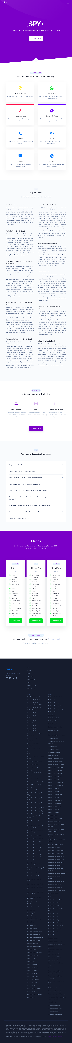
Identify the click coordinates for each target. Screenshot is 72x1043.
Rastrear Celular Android (55, 900)
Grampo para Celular (54, 752)
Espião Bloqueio (31, 916)
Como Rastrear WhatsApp (34, 907)
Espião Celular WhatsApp (34, 919)
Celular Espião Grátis (33, 779)
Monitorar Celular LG (54, 779)
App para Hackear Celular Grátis (36, 768)
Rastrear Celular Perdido (54, 929)
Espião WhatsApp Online (55, 727)
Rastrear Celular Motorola (55, 923)
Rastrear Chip (52, 935)
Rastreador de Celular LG (55, 865)
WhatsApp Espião (53, 1011)
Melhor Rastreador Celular (55, 761)
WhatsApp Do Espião (54, 1005)
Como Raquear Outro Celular (35, 873)
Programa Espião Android (55, 818)
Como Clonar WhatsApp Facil (35, 808)
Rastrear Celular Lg (53, 920)
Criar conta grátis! (36, 38)
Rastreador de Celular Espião (56, 856)
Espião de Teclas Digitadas (34, 994)
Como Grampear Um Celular (35, 836)
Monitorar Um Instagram (55, 794)
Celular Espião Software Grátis (35, 782)
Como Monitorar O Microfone (35, 839)
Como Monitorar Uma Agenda (35, 854)
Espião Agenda (31, 913)
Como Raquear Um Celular (34, 876)
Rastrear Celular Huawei (54, 914)
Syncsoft (29, 670)
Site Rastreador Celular (54, 957)
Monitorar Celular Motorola (55, 782)
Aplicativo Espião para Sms (34, 726)
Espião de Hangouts (32, 964)
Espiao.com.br (31, 679)
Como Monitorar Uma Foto (34, 860)
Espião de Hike (31, 910)
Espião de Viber (52, 700)
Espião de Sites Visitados (34, 988)
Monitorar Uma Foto (54, 809)
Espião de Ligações (32, 973)
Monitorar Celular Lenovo (55, 776)
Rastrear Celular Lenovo (54, 917)
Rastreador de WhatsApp (55, 887)
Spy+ (28, 682)
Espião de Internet (32, 970)
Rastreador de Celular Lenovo (56, 862)
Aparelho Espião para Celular (35, 697)
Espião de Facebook (32, 955)
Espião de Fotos (31, 958)
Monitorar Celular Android (55, 767)
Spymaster (30, 676)
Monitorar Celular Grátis (55, 770)
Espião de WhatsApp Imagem (56, 709)
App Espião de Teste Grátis (34, 762)
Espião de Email (31, 949)
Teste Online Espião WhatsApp (56, 994)
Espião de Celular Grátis (33, 934)
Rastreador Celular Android (55, 844)
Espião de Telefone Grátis (55, 697)
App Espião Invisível (32, 765)
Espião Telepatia (52, 724)
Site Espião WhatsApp (54, 954)
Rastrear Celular (52, 897)
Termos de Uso (51, 1036)
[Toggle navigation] (68, 2)
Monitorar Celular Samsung (55, 785)
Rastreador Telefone (53, 894)
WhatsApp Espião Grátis (55, 1008)
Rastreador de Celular (54, 847)
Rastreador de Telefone (54, 884)
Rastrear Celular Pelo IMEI (55, 926)
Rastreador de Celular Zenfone (56, 881)
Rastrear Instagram (53, 938)
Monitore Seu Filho (53, 812)
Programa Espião (31, 685)
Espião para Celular (53, 721)
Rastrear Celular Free (54, 903)
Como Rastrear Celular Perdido (35, 884)
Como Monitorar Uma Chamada (36, 857)
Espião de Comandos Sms (34, 940)
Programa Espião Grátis (54, 821)
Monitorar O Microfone (54, 788)
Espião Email (51, 715)
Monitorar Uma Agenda (54, 803)
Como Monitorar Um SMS (34, 848)
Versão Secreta (52, 1002)
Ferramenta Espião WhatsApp (56, 735)
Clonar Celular (31, 688)
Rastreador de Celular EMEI (55, 853)
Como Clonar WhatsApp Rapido (36, 811)
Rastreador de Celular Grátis (56, 859)
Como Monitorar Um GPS (34, 842)
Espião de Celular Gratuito (34, 931)
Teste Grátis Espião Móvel (55, 991)
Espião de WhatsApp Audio (55, 706)
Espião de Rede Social (33, 979)
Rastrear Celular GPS (54, 906)
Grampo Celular (52, 746)
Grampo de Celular (53, 749)
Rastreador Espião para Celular (56, 890)
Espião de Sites (31, 985)
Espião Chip (30, 922)
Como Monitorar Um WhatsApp (36, 851)
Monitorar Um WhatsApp (55, 800)
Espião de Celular (32, 928)
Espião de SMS (31, 991)
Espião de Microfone (32, 976)
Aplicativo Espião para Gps (34, 713)
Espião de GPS (31, 961)
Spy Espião (51, 968)
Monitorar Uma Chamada (55, 806)
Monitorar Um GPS (53, 791)
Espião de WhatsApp (54, 703)
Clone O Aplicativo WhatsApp (35, 785)
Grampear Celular (53, 738)
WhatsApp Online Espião (55, 1014)
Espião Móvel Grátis (53, 718)
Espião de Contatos (32, 943)
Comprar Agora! (15, 620)
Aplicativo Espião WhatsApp (35, 700)
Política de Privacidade (59, 1036)
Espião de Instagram (32, 967)
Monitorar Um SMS (53, 797)
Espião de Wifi (52, 712)
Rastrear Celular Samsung (55, 932)
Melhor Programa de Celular (56, 758)
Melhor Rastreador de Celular (56, 764)
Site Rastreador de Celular (55, 960)
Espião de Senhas (32, 982)
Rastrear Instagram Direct (55, 941)
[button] (36, 465)
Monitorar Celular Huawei (55, 773)
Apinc (28, 673)
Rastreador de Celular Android (56, 850)
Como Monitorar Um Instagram (35, 845)
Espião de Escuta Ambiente (34, 952)
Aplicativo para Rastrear (33, 749)
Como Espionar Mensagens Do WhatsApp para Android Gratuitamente (35, 816)
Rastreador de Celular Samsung (56, 873)
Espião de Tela (31, 997)
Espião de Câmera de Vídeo (34, 946)
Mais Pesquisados (53, 755)
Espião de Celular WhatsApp (35, 937)
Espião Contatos (31, 925)
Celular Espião (31, 776)
